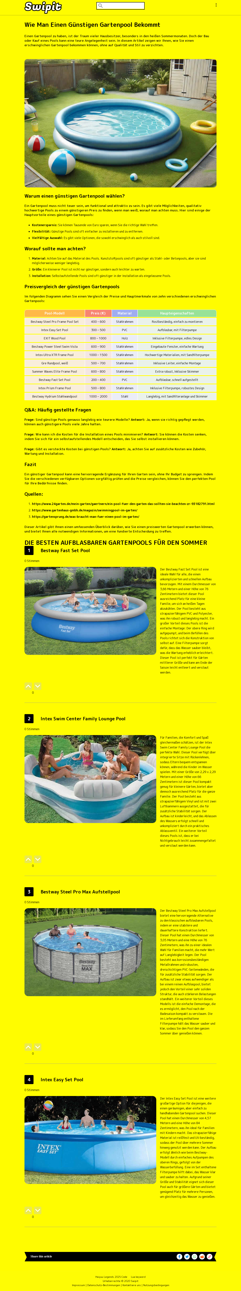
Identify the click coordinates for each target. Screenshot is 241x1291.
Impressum (78, 1285)
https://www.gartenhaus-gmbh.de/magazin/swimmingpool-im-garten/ (84, 510)
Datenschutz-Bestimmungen (103, 1285)
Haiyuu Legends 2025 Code (111, 1277)
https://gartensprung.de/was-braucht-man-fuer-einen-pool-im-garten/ (85, 517)
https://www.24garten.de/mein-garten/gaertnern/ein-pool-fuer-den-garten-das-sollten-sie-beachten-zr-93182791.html (123, 504)
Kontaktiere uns (132, 1285)
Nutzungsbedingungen (156, 1285)
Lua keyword (138, 1277)
